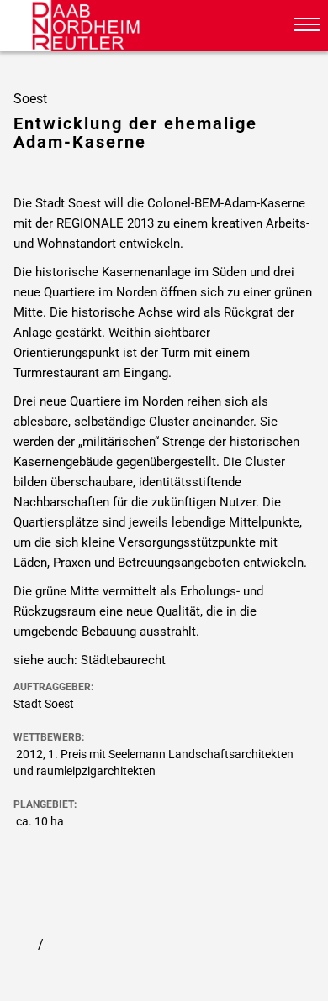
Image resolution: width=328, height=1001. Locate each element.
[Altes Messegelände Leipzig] (21, 944)
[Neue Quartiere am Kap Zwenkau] (60, 944)
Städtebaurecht (123, 660)
